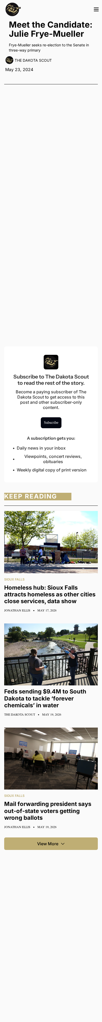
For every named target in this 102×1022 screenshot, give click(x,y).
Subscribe (51, 423)
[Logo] (13, 9)
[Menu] (96, 9)
